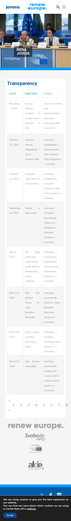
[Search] (56, 7)
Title (48, 93)
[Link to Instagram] (59, 495)
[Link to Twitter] (42, 495)
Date (12, 93)
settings (31, 508)
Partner (31, 93)
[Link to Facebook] (50, 495)
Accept (10, 515)
